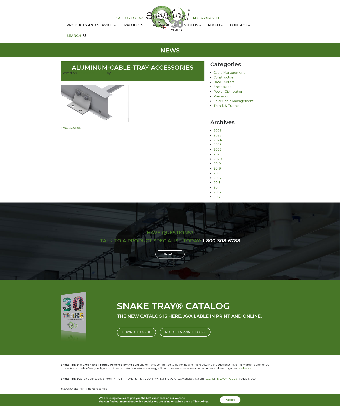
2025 (217, 135)
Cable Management (229, 73)
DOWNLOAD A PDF (136, 332)
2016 (217, 178)
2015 (217, 183)
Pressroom (221, 96)
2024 (217, 140)
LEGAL (210, 378)
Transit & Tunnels (227, 106)
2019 (217, 164)
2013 (217, 192)
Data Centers (223, 82)
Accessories (71, 128)
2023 (217, 145)
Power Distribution (228, 91)
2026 (217, 131)
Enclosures (222, 87)
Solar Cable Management (233, 101)
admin (116, 73)
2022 (217, 149)
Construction (223, 77)
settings (203, 401)
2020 (217, 159)
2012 (217, 197)
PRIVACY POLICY (226, 378)
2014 (217, 187)
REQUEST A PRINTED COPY (185, 332)
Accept (230, 400)
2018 (217, 168)
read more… (245, 368)
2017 (217, 173)
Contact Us (170, 254)
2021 (217, 154)
